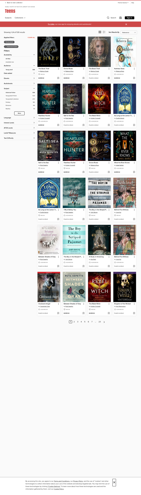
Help (132, 3)
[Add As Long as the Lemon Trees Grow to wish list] (134, 125)
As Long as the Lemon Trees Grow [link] (123, 116)
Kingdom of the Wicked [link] (122, 304)
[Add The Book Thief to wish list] (58, 78)
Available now (10, 62)
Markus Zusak (44, 71)
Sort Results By (114, 32)
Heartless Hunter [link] (44, 116)
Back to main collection (14, 3)
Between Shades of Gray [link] (47, 257)
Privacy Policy (78, 481)
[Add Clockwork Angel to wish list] (58, 313)
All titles (8, 59)
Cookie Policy (59, 489)
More (19, 113)
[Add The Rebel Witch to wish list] (108, 125)
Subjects (8, 18)
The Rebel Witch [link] (94, 116)
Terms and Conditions (62, 481)
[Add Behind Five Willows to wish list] (134, 219)
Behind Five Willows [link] (121, 210)
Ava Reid (93, 259)
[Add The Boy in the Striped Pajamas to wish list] (108, 219)
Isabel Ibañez (120, 165)
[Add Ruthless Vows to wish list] (134, 78)
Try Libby (51, 24)
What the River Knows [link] (122, 163)
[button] (123, 3)
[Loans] (121, 18)
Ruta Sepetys (69, 118)
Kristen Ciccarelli (45, 118)
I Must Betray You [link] (70, 210)
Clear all (31, 37)
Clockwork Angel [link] (44, 304)
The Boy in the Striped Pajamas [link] (98, 210)
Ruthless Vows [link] (119, 69)
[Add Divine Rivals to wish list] (83, 78)
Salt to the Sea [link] (69, 116)
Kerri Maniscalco (121, 306)
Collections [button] (19, 18)
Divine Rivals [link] (68, 69)
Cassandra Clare (45, 306)
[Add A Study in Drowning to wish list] (108, 266)
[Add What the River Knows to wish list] (134, 172)
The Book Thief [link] (43, 69)
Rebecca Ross (69, 71)
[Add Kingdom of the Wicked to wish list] (134, 313)
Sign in (129, 18)
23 (100, 322)
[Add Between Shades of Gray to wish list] (58, 266)
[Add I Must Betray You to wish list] (83, 219)
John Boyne (94, 212)
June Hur (118, 212)
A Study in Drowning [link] (96, 257)
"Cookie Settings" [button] (54, 486)
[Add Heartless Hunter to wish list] (58, 125)
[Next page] (104, 322)
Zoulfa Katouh (120, 118)
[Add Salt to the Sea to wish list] (83, 125)
